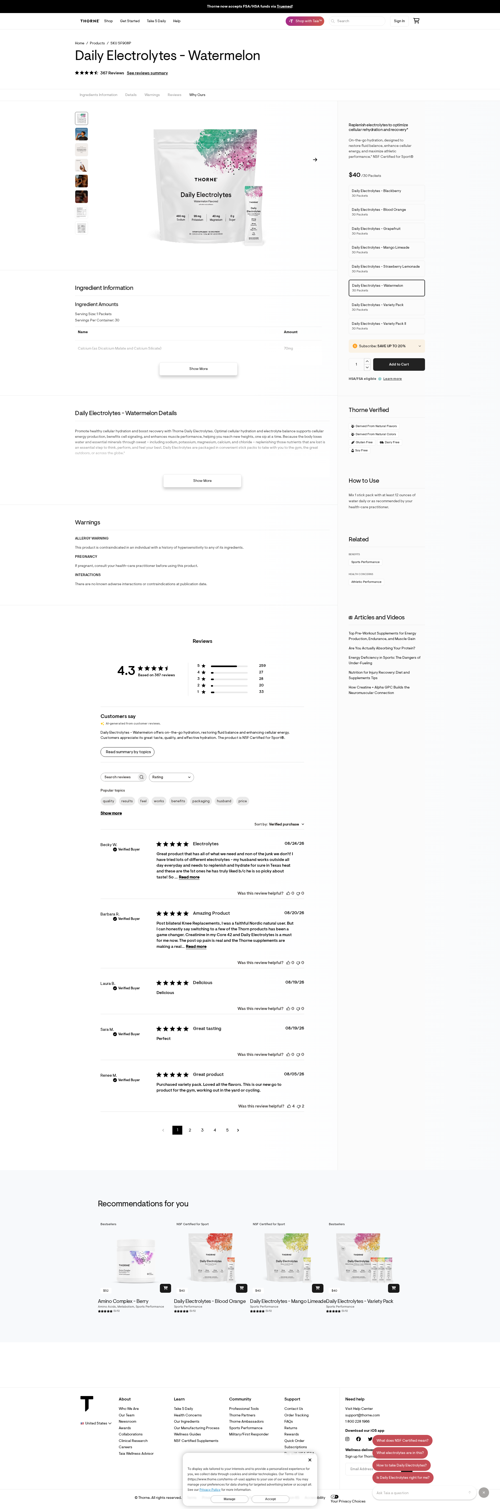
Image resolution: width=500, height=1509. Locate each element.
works (159, 801)
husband (224, 801)
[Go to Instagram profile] (347, 1439)
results (127, 801)
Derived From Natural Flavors (376, 426)
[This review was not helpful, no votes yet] (298, 893)
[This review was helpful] (289, 1106)
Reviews (175, 95)
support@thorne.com (362, 1415)
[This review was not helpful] (299, 1106)
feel (143, 801)
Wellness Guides (187, 1434)
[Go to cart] (416, 21)
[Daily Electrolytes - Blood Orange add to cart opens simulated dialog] (241, 1288)
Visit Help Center (359, 1408)
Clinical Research (133, 1441)
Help (176, 21)
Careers (125, 1447)
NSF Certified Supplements (196, 1441)
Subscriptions (295, 1447)
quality (108, 801)
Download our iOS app (364, 1430)
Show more (111, 813)
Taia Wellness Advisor (136, 1453)
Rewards (291, 1434)
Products (97, 43)
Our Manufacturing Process (197, 1428)
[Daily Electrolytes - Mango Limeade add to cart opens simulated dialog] (317, 1288)
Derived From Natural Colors (376, 434)
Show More (198, 369)
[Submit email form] (407, 1469)
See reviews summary (147, 73)
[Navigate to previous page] (165, 1130)
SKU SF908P (120, 43)
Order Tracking (296, 1415)
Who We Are (129, 1408)
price (243, 801)
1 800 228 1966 (357, 1421)
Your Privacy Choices (348, 1501)
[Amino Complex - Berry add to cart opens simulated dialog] (165, 1288)
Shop (108, 21)
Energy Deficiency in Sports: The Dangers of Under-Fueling (385, 660)
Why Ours (197, 95)
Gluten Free (364, 442)
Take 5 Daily (156, 21)
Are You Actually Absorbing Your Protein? (382, 648)
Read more (189, 877)
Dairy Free (392, 442)
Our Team (126, 1415)
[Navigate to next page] (240, 1130)
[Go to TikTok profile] (394, 1439)
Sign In (399, 21)
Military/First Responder (249, 1434)
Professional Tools (244, 1408)
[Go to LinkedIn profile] (405, 1439)
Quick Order (294, 1441)
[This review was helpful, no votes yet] (288, 893)
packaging (201, 801)
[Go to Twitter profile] (370, 1439)
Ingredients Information (98, 95)
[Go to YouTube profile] (382, 1439)
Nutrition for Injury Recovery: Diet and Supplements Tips (379, 675)
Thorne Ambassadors (246, 1421)
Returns (290, 1428)
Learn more (392, 379)
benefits (178, 801)
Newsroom (127, 1421)
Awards (125, 1428)
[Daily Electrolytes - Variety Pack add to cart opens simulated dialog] (393, 1288)
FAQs (288, 1421)
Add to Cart (399, 364)
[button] (121, 73)
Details (131, 95)
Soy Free (361, 450)
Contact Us (293, 1408)
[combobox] (171, 777)
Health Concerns (188, 1415)
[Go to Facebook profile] (358, 1439)
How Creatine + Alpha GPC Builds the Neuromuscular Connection (379, 690)
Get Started (130, 21)
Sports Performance (365, 562)
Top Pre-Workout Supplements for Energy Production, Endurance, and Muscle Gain (382, 636)
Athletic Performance (366, 582)
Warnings (152, 95)
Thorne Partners (242, 1415)
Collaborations (131, 1434)
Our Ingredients (186, 1421)
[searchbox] (119, 777)
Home (79, 43)
